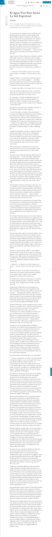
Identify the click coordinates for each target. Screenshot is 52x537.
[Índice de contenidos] (2, 6)
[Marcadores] (44, 6)
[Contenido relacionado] (46, 6)
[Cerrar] (6, 17)
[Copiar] (6, 22)
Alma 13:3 (16, 463)
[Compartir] (6, 24)
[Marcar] (6, 20)
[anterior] (2, 270)
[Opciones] (49, 6)
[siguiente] (50, 270)
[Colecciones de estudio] (41, 6)
